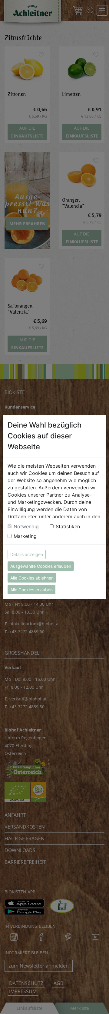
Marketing (25, 536)
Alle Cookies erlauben (31, 589)
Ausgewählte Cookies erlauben (40, 566)
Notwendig (26, 526)
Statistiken (68, 526)
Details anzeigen (26, 554)
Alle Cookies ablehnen (32, 577)
